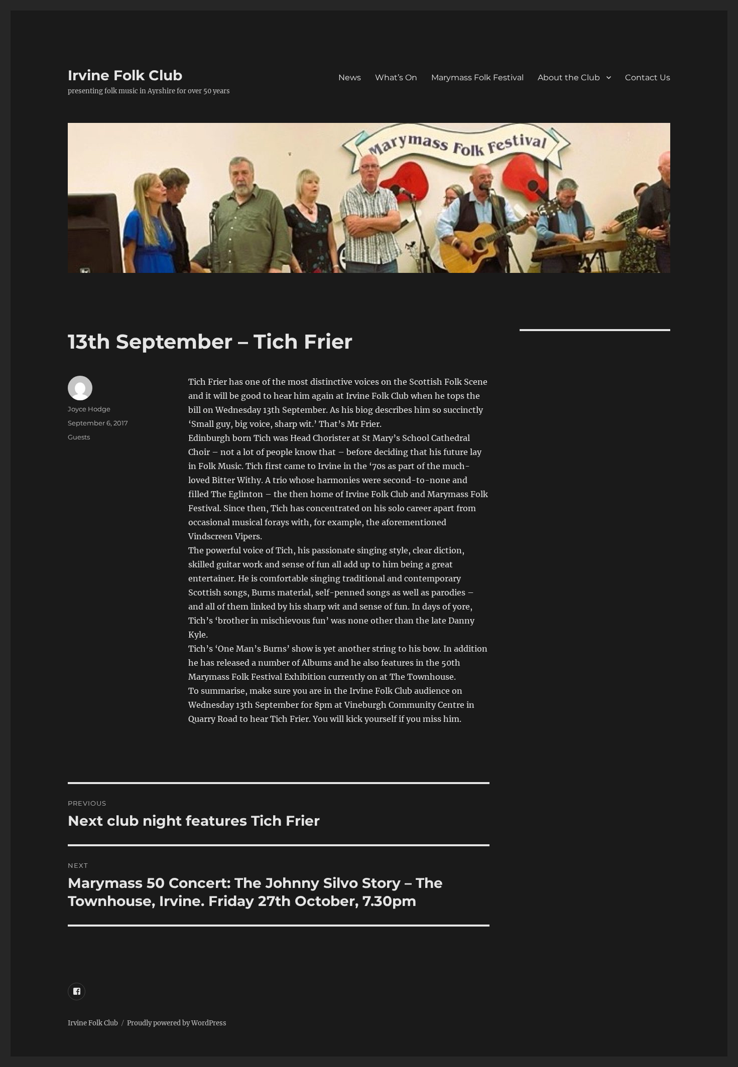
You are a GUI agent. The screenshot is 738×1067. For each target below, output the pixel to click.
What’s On (396, 77)
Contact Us (647, 77)
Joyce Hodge (89, 409)
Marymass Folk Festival (477, 77)
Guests (79, 437)
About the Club (569, 77)
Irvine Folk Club (125, 75)
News (349, 77)
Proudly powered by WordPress (176, 1023)
